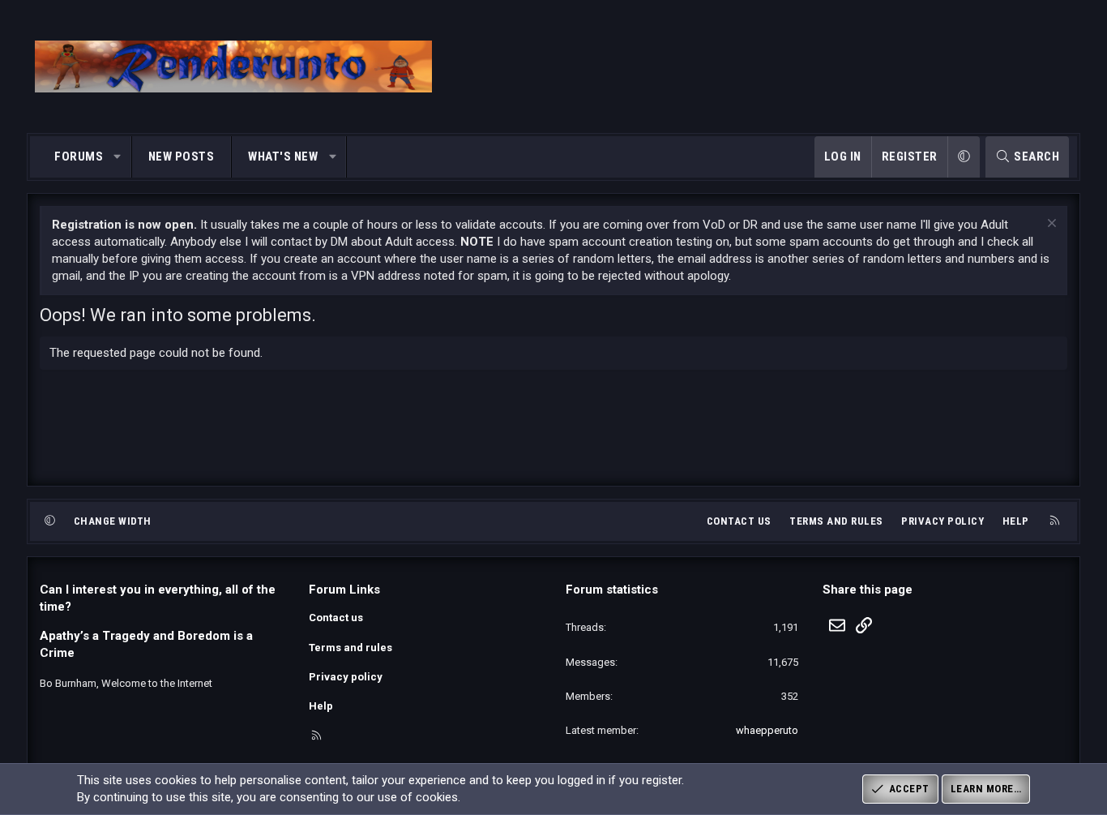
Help (1015, 521)
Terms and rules (836, 521)
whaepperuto (767, 730)
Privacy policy (942, 521)
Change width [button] (113, 521)
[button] (117, 157)
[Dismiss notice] (1050, 225)
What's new (283, 156)
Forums (78, 156)
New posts (181, 156)
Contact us (739, 521)
